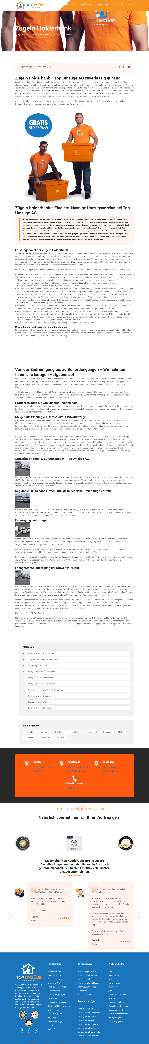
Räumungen (53, 1017)
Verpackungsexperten (62, 288)
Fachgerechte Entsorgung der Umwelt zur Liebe (47, 568)
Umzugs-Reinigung (86, 979)
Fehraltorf (30, 732)
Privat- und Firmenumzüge (118, 436)
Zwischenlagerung (86, 994)
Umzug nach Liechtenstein (89, 1024)
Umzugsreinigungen (56, 994)
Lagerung (52, 1025)
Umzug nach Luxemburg (88, 1028)
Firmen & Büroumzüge (87, 975)
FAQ (110, 979)
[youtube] (36, 1030)
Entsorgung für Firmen (87, 971)
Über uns (112, 998)
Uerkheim (45, 732)
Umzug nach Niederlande (89, 1032)
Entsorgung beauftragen (31, 520)
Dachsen (29, 737)
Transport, (37, 66)
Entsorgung (52, 998)
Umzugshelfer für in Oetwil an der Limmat (45, 690)
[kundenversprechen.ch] (28, 1023)
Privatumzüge (70, 5)
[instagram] (29, 1030)
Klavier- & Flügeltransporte (59, 1006)
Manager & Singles (116, 450)
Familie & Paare (54, 971)
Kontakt (129, 5)
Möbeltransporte (55, 1014)
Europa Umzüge (103, 5)
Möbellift (51, 1029)
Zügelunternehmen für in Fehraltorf (42, 659)
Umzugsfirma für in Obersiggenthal (42, 671)
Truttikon (60, 737)
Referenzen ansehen (117, 994)
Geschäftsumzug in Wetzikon (39, 702)
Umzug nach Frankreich (88, 1016)
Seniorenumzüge (55, 1021)
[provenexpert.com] (23, 1015)
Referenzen (119, 5)
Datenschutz (113, 975)
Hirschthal (75, 732)
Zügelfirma (82, 990)
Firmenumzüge (86, 5)
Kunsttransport (54, 990)
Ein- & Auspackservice (57, 1002)
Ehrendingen (91, 732)
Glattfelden (60, 732)
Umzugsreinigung (68, 322)
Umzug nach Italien (86, 1020)
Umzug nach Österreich (88, 1035)
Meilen (121, 732)
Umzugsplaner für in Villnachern (41, 653)
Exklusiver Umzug (55, 979)
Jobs (110, 990)
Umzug (104, 225)
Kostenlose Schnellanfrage (119, 1006)
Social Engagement (116, 1021)
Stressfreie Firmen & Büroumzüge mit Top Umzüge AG (52, 458)
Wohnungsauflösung (87, 987)
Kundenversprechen (117, 1010)
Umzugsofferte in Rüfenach (39, 708)
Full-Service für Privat (57, 987)
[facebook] (22, 1030)
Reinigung (47, 66)
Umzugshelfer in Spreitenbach (40, 677)
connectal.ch (115, 1042)
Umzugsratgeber (115, 1017)
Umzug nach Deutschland (89, 1012)
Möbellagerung (54, 1010)
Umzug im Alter (54, 983)
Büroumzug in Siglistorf (37, 665)
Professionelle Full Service (89, 983)
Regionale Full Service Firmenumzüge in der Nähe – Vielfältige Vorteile (63, 491)
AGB (110, 971)
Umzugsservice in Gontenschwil (41, 684)
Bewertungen (114, 983)
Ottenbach (107, 732)
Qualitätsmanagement (118, 1014)
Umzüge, (29, 66)
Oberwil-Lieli (45, 737)
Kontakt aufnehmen (116, 1002)
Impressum (113, 987)
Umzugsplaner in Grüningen (39, 696)
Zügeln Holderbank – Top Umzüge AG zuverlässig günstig (68, 78)
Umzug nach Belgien (87, 1009)
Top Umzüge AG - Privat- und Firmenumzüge (36, 34)
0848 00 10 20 (74, 788)
